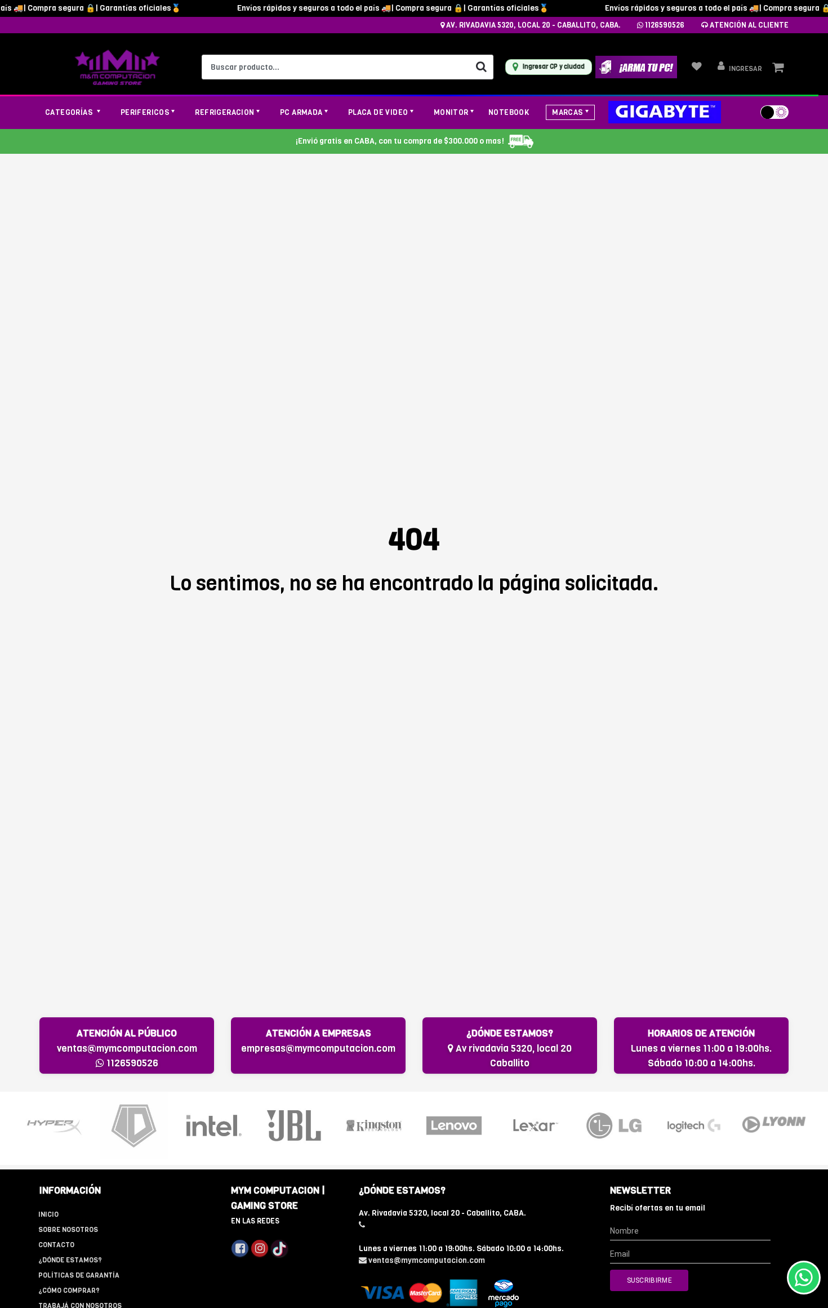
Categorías (70, 112)
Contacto (56, 1244)
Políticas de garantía (78, 1275)
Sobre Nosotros (68, 1229)
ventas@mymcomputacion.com (127, 1048)
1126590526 (663, 25)
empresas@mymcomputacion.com (318, 1048)
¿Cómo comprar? (69, 1290)
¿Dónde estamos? (70, 1260)
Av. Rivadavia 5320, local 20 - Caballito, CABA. (532, 25)
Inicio (48, 1214)
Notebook (508, 112)
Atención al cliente (748, 25)
